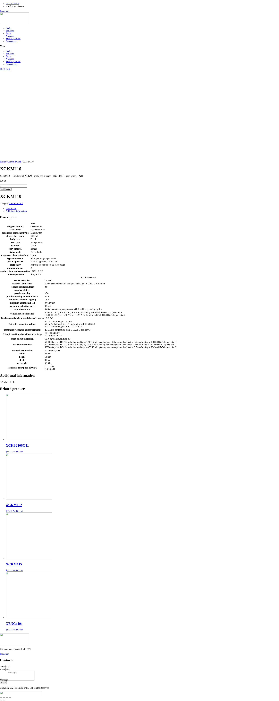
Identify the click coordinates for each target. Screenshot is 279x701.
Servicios (10, 30)
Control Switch (14, 161)
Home (3, 161)
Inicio (8, 28)
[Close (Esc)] (1, 697)
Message (4, 680)
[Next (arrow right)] (4, 700)
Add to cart (5, 189)
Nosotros (10, 36)
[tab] (142, 208)
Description (11, 208)
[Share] (4, 697)
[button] (139, 46)
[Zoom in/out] (10, 697)
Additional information (16, 211)
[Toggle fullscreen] (7, 697)
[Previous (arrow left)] (1, 700)
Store (8, 33)
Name (3, 666)
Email (2, 669)
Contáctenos (11, 41)
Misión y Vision (13, 38)
